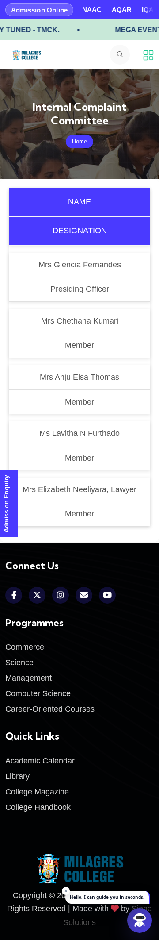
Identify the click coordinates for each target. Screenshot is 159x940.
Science (19, 662)
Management (28, 678)
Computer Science (38, 693)
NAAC (92, 9)
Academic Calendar (40, 760)
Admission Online (39, 10)
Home (79, 141)
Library (17, 776)
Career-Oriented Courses (50, 709)
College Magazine (37, 791)
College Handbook (38, 807)
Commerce (24, 647)
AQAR (122, 9)
